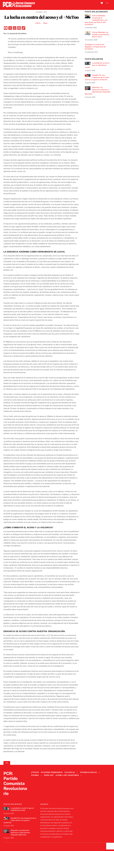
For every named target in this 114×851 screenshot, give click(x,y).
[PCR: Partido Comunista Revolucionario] (19, 7)
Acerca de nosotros (67, 775)
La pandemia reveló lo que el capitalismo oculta (97, 65)
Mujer (45, 23)
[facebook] (11, 798)
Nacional (69, 772)
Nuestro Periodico (52, 772)
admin (37, 23)
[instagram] (16, 798)
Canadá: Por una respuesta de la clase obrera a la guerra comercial (97, 77)
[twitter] (5, 798)
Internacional (88, 772)
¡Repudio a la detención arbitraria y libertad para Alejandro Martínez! (97, 90)
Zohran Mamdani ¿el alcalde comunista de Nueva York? (100, 34)
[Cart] (101, 3)
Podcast (49, 775)
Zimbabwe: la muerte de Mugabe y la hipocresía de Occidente (95, 47)
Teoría (35, 775)
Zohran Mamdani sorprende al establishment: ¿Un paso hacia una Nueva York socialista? (96, 20)
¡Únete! (35, 772)
